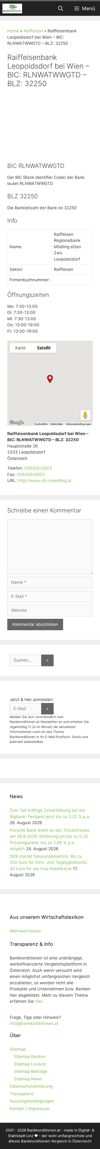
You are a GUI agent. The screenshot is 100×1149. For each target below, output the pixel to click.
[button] (50, 379)
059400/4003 (31, 474)
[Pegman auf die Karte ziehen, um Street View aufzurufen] (85, 415)
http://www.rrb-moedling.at (45, 480)
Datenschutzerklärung (31, 1086)
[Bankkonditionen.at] (12, 8)
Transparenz (22, 1093)
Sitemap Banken (30, 1056)
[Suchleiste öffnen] (61, 8)
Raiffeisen (33, 30)
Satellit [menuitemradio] (44, 347)
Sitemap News (28, 1078)
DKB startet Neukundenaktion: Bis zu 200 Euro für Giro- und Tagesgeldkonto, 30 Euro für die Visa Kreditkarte (49, 862)
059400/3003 (38, 468)
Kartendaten (56, 424)
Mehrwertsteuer (25, 931)
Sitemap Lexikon (30, 1064)
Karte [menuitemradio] (20, 347)
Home (13, 30)
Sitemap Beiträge (30, 1071)
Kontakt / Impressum (30, 1108)
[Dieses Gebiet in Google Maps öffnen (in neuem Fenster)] (16, 422)
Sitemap (18, 1049)
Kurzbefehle (41, 424)
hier (38, 1001)
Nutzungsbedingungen (78, 424)
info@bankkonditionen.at (34, 1023)
